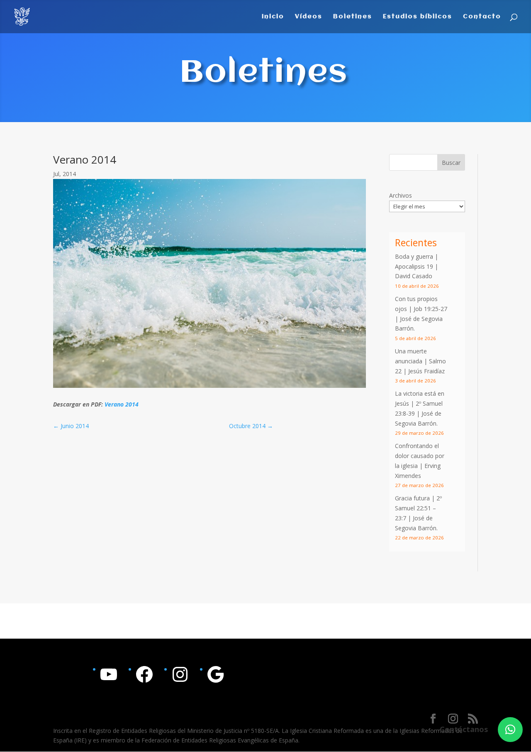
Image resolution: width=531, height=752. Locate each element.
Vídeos (308, 17)
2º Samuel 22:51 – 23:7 (418, 508)
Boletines (352, 17)
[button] (510, 729)
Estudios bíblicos (417, 17)
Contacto (482, 17)
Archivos (400, 195)
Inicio (273, 17)
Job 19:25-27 (430, 309)
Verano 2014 (122, 404)
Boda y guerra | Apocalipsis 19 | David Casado (416, 266)
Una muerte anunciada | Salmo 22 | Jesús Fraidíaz (420, 361)
